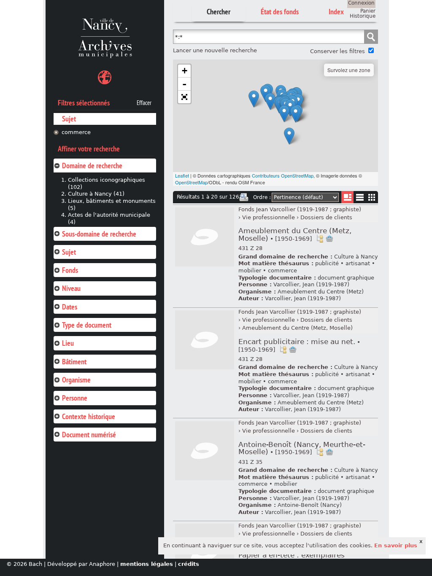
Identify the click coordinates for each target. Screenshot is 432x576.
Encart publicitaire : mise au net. (299, 345)
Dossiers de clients (326, 217)
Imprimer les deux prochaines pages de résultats (244, 197)
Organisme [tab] (76, 380)
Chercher (218, 11)
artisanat (358, 263)
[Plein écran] (184, 97)
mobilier (249, 270)
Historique (362, 16)
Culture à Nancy (356, 256)
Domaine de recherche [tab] (92, 165)
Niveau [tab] (71, 288)
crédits (188, 564)
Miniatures (372, 197)
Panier (367, 11)
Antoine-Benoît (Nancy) (310, 505)
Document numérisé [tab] (89, 434)
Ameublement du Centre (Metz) (321, 291)
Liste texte (360, 198)
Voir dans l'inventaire (320, 238)
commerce (76, 132)
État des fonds (280, 11)
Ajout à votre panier (329, 238)
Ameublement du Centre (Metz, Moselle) (294, 234)
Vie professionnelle (268, 217)
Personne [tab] (74, 398)
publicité (327, 263)
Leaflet (182, 175)
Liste (347, 197)
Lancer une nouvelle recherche (215, 50)
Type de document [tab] (86, 325)
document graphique (346, 278)
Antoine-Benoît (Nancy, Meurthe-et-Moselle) (301, 448)
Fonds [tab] (70, 270)
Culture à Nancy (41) (96, 194)
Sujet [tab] (69, 252)
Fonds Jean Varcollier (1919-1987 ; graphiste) (299, 209)
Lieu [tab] (68, 343)
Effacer (144, 103)
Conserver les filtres (337, 51)
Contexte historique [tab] (88, 416)
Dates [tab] (69, 307)
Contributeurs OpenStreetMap (282, 175)
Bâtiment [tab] (74, 361)
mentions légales (146, 564)
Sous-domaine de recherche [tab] (99, 234)
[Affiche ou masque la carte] (104, 78)
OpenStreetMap (191, 182)
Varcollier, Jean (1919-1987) (311, 284)
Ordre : (262, 197)
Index (336, 11)
